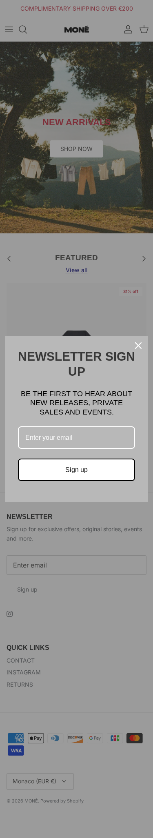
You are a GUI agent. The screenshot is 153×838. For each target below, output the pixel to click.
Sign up (76, 469)
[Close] (138, 345)
